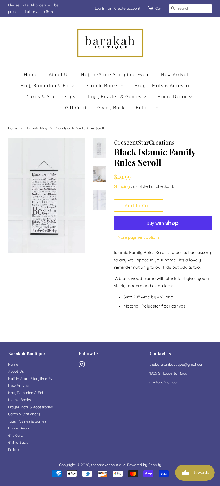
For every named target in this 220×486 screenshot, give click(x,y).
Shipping (122, 186)
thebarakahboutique (108, 464)
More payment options (139, 237)
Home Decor (173, 96)
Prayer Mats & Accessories (166, 85)
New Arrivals (176, 74)
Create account (127, 8)
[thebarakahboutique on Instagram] (82, 365)
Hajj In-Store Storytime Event (115, 74)
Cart (159, 8)
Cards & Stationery (50, 96)
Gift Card (75, 107)
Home (31, 74)
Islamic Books (103, 85)
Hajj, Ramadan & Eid (46, 85)
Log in (100, 8)
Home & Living (36, 128)
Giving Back (111, 107)
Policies (145, 107)
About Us (59, 74)
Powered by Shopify (144, 464)
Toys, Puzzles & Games (115, 96)
